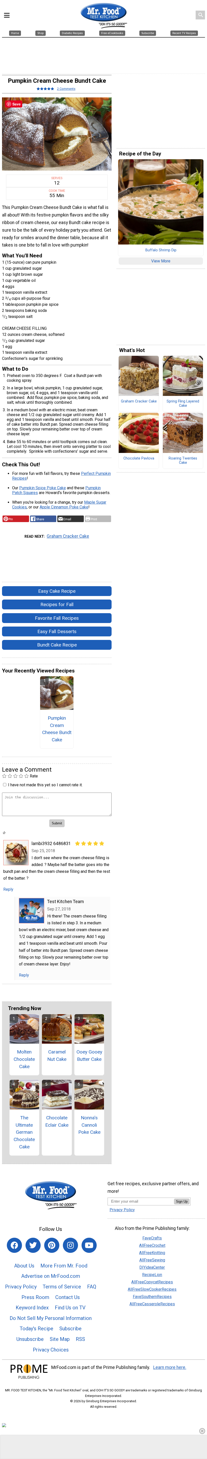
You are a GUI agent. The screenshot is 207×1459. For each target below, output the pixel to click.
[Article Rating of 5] (45, 89)
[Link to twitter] (33, 1245)
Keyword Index (32, 1308)
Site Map (60, 1339)
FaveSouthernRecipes (152, 1296)
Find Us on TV (70, 1308)
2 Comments (66, 89)
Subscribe (70, 1329)
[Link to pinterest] (51, 1245)
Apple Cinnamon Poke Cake (64, 507)
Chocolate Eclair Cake (56, 1121)
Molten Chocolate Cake (24, 1059)
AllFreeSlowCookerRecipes (152, 1289)
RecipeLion (152, 1274)
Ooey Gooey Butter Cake (89, 1055)
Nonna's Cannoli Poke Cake (89, 1125)
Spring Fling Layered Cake (183, 403)
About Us (24, 1266)
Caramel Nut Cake (56, 1055)
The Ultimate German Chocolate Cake (24, 1132)
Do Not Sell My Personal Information (51, 1318)
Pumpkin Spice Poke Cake (42, 487)
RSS (80, 1339)
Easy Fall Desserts (56, 631)
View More (160, 261)
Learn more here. (169, 1367)
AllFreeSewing (152, 1260)
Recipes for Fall (56, 604)
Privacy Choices (51, 1350)
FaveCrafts (152, 1238)
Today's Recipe (36, 1329)
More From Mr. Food (63, 1266)
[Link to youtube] (89, 1245)
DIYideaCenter (152, 1267)
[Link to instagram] (70, 1245)
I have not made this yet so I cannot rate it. (45, 784)
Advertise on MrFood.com (50, 1276)
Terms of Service (62, 1287)
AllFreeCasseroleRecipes (152, 1304)
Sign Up (182, 1201)
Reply (8, 889)
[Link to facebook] (14, 1245)
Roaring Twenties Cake (183, 460)
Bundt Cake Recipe (57, 645)
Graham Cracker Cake (68, 536)
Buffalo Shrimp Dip (160, 250)
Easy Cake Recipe (56, 591)
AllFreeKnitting (152, 1252)
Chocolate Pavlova (138, 458)
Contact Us (67, 1297)
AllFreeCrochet (152, 1245)
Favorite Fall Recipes (57, 618)
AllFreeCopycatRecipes (152, 1282)
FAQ (91, 1287)
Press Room (35, 1297)
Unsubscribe (30, 1339)
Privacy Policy (21, 1287)
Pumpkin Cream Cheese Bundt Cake (56, 729)
